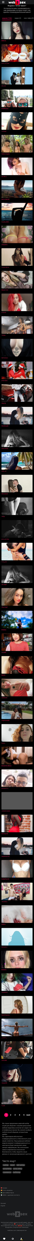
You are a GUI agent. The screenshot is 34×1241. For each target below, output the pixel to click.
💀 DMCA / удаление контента (10, 1195)
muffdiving (16, 1172)
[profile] (21, 1239)
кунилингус (7, 1172)
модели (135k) (7, 18)
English (3, 1205)
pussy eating (18, 1169)
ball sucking (20, 1165)
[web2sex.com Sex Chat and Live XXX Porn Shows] (17, 2)
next (28, 1115)
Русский (3, 1203)
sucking (5, 1165)
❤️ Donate (4, 1188)
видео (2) (18, 18)
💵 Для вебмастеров (7, 1192)
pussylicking (7, 1169)
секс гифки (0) (29, 18)
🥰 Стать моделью (7, 1190)
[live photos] (13, 1239)
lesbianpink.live (21, 1230)
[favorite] (4, 1239)
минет (12, 1165)
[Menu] (3, 2)
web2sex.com (12, 1230)
